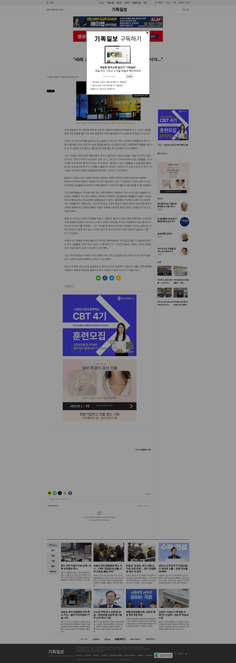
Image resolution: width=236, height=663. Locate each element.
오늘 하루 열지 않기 (141, 95)
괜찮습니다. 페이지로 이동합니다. (102, 89)
